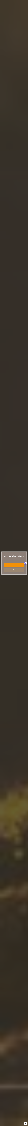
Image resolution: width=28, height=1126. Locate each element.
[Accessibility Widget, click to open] (25, 563)
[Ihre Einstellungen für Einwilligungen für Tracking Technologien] (25, 1123)
